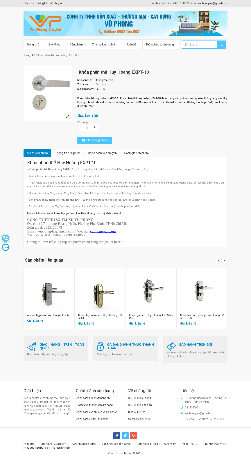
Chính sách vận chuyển (102, 153)
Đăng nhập (29, 3)
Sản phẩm (76, 44)
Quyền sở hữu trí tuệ (139, 418)
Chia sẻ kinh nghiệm (104, 44)
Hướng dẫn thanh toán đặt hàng (94, 404)
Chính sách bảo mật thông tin (93, 397)
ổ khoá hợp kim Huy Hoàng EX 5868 (48, 315)
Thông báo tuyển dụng (160, 44)
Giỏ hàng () (56, 3)
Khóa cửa (29, 443)
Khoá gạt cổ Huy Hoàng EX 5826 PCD (151, 316)
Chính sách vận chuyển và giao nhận (96, 411)
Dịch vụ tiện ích (136, 411)
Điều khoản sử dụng (139, 397)
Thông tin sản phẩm (67, 153)
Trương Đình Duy (133, 453)
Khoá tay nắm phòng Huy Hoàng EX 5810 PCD (202, 316)
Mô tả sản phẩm (37, 153)
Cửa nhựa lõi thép (148, 443)
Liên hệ (131, 44)
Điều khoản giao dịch (140, 404)
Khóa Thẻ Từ (190, 443)
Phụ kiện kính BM (60, 447)
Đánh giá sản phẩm (136, 153)
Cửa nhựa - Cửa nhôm (53, 443)
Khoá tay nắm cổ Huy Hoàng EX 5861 (100, 316)
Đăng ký (42, 3)
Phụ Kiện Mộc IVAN (214, 443)
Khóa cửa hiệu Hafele (36, 447)
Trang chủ (33, 44)
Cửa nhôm (170, 443)
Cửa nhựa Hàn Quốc (84, 443)
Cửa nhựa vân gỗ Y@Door (117, 443)
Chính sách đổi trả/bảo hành (92, 418)
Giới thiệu (54, 44)
